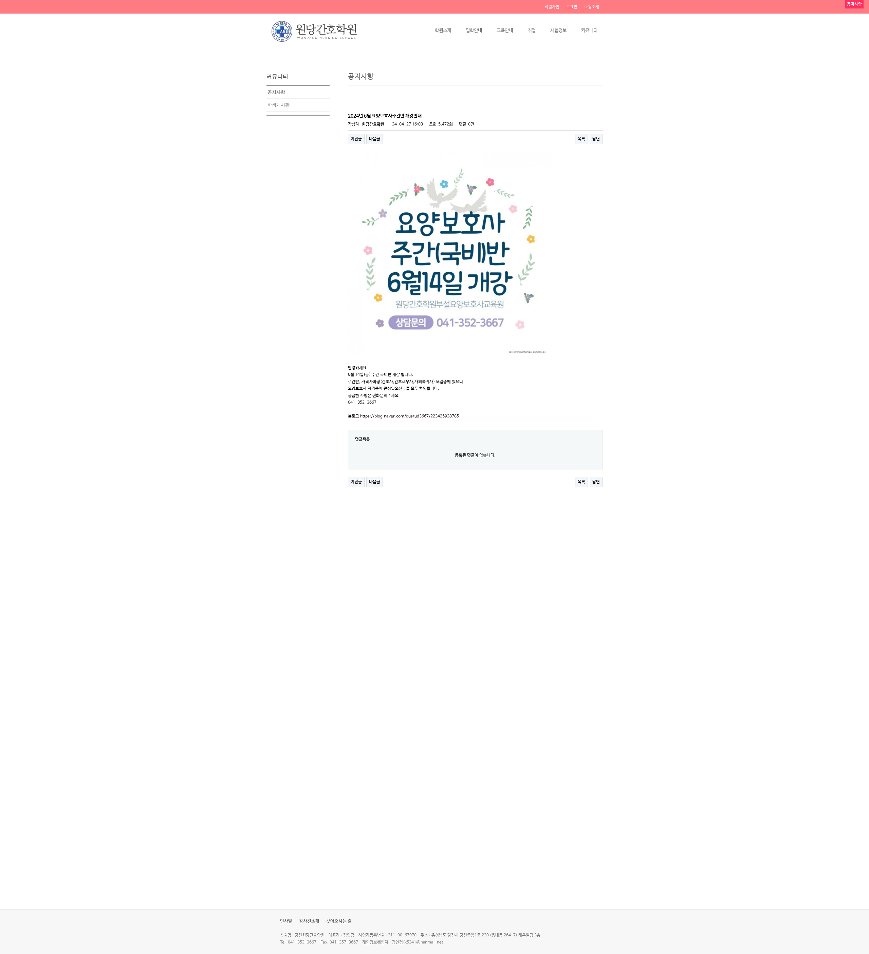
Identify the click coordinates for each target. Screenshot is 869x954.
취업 (532, 30)
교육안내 (505, 30)
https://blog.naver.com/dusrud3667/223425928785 (409, 416)
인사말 (286, 921)
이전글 (356, 139)
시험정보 (558, 30)
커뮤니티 (589, 30)
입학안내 (474, 30)
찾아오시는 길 (339, 921)
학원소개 (591, 7)
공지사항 (276, 92)
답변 (596, 139)
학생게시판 (278, 105)
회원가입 (551, 7)
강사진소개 (309, 921)
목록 (581, 139)
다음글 (374, 139)
